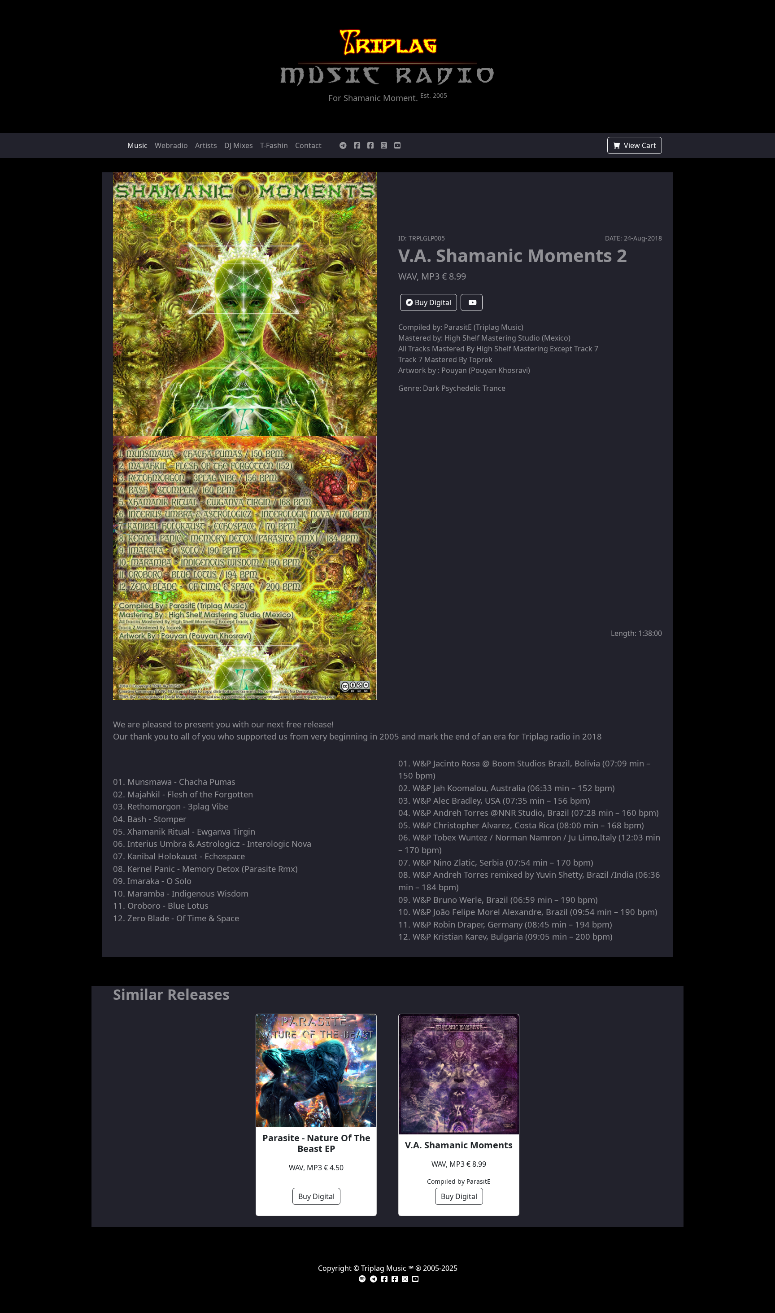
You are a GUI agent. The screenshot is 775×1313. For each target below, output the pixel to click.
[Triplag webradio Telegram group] (343, 145)
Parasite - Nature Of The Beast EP (316, 1143)
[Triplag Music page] (370, 145)
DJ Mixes (238, 145)
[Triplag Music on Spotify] (362, 1279)
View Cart (639, 145)
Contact (308, 145)
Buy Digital (432, 302)
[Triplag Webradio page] (357, 145)
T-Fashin (274, 145)
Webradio (171, 145)
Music (137, 145)
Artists (206, 145)
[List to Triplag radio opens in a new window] (445, 76)
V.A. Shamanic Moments (459, 1145)
